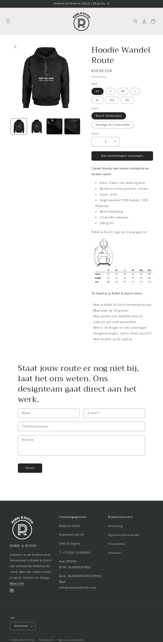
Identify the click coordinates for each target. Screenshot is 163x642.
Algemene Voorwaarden (123, 535)
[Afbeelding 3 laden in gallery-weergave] (54, 126)
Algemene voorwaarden (70, 640)
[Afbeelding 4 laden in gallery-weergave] (72, 126)
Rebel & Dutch (27, 640)
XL (97, 100)
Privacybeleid (116, 544)
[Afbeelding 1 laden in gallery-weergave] (19, 126)
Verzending (115, 526)
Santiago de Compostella (113, 124)
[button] (8, 21)
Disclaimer (115, 553)
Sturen (30, 468)
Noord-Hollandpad (109, 115)
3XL (127, 100)
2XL (112, 100)
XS (97, 91)
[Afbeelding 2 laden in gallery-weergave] (37, 126)
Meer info (17, 583)
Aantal (95, 133)
